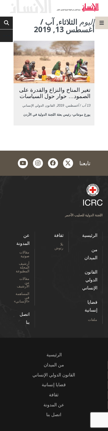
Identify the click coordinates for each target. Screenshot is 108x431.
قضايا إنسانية (91, 306)
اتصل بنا (25, 318)
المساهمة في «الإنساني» (21, 297)
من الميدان (90, 253)
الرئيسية (89, 235)
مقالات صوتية (24, 254)
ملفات (92, 319)
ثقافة (59, 235)
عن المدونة (23, 239)
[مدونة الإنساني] (54, 6)
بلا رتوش (59, 246)
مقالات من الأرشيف (23, 282)
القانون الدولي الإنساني (89, 280)
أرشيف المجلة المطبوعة (22, 267)
